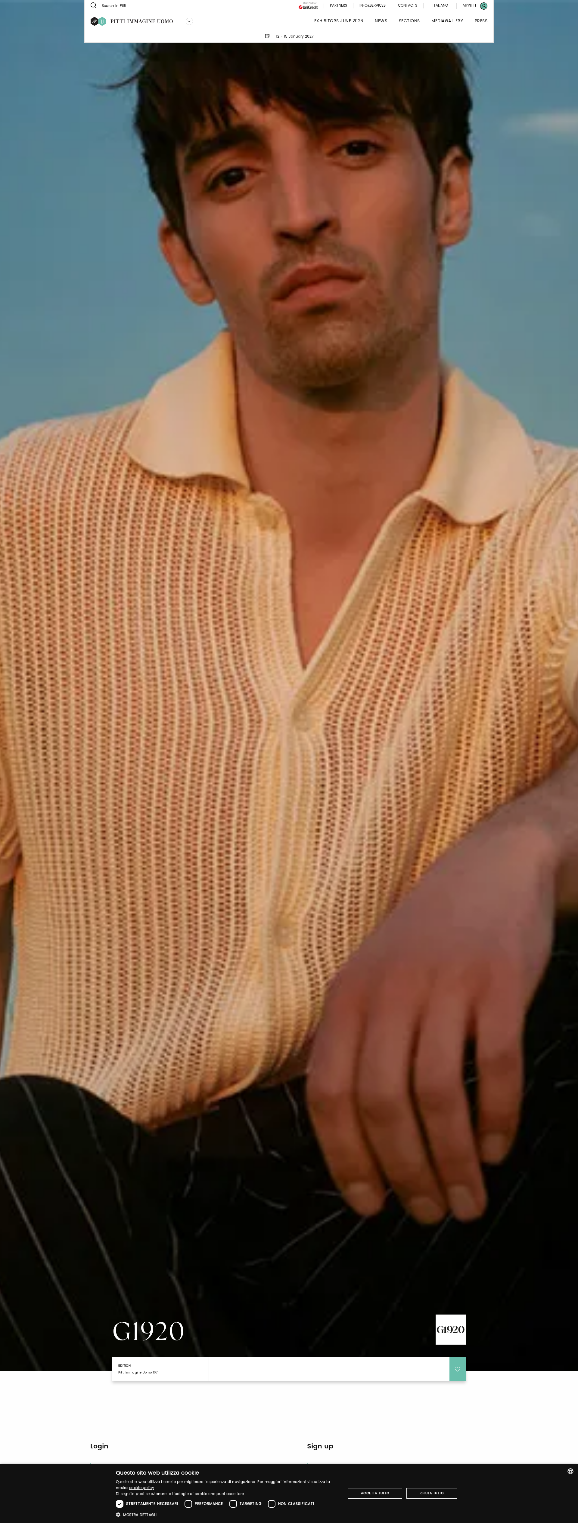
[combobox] (570, 1471)
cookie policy (141, 1488)
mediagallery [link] (447, 21)
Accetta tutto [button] (375, 1493)
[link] (471, 5)
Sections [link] (409, 21)
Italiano (440, 5)
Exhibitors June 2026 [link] (338, 21)
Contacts (407, 5)
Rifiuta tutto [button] (432, 1493)
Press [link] (481, 21)
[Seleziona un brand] (189, 21)
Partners (338, 5)
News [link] (381, 21)
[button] (227, 1514)
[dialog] (289, 1493)
